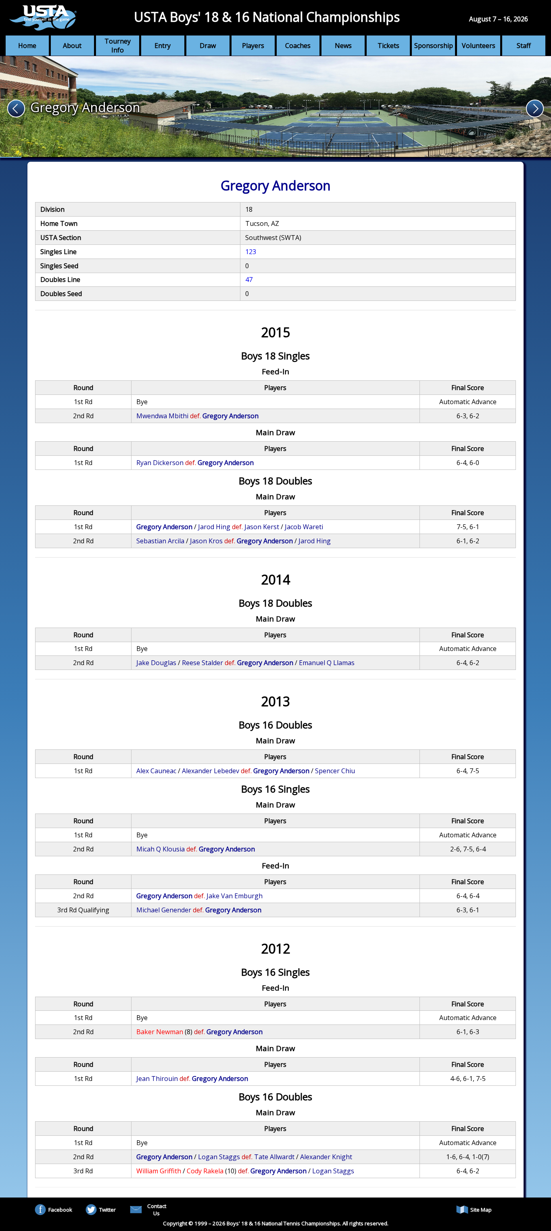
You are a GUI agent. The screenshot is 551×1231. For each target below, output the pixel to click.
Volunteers (478, 45)
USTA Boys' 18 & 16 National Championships (267, 16)
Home (27, 45)
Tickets (388, 45)
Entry (162, 45)
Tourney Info (117, 45)
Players (253, 45)
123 (250, 251)
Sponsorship (433, 45)
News (343, 45)
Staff (524, 45)
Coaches (298, 45)
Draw (208, 45)
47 (249, 279)
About (72, 45)
